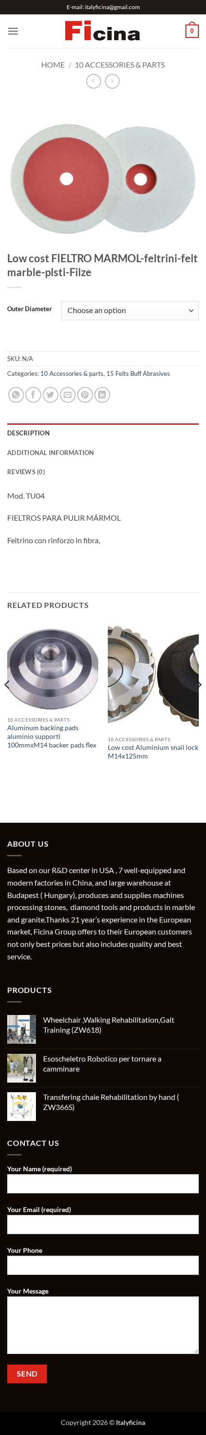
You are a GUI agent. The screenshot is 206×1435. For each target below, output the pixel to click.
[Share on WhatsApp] (16, 395)
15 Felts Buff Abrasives (138, 373)
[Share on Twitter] (50, 395)
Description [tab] (28, 433)
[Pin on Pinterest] (85, 395)
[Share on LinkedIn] (102, 395)
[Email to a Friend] (68, 395)
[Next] (198, 704)
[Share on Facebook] (33, 395)
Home (53, 64)
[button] (13, 31)
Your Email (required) (39, 1209)
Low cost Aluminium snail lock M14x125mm (153, 752)
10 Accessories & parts (120, 64)
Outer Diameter (29, 309)
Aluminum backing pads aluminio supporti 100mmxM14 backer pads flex (51, 736)
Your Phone (24, 1250)
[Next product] (93, 81)
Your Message (27, 1291)
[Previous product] (112, 81)
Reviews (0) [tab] (26, 472)
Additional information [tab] (50, 452)
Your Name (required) (39, 1169)
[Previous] (7, 704)
